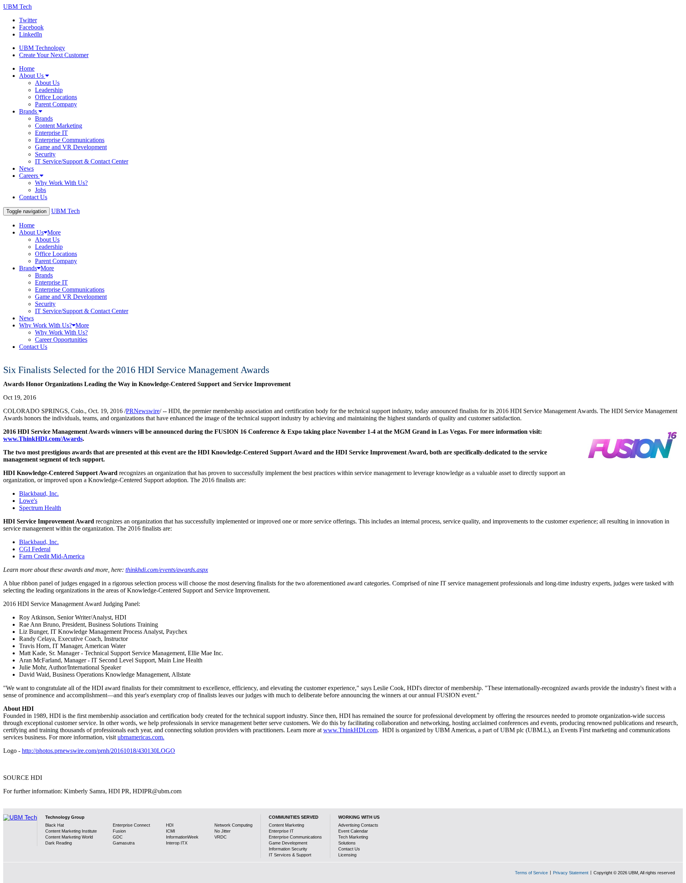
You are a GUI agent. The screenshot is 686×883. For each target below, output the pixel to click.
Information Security (288, 848)
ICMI (170, 831)
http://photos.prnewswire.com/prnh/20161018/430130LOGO (98, 750)
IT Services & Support (290, 854)
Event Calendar (353, 831)
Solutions (347, 843)
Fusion (119, 831)
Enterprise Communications (295, 837)
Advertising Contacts (358, 825)
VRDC (220, 837)
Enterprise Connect (131, 825)
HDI (169, 825)
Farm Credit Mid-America (52, 556)
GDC (118, 837)
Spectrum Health (40, 507)
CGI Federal (34, 549)
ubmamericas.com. (141, 737)
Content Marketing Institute (71, 831)
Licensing (347, 854)
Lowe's (28, 500)
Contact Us (349, 848)
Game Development (288, 843)
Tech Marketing (353, 837)
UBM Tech (17, 6)
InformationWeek (182, 837)
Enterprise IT (281, 831)
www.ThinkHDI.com (350, 730)
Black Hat (54, 825)
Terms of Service (531, 872)
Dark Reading (58, 843)
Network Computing (233, 825)
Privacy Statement (570, 872)
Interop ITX (176, 843)
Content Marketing (286, 825)
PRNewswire (143, 411)
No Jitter (222, 831)
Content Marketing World (69, 837)
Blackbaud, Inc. (39, 493)
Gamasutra (124, 843)
